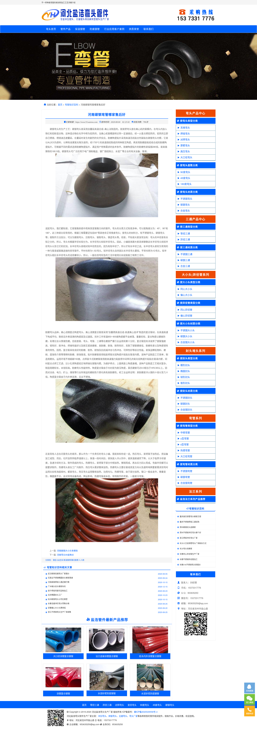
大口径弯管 (186, 456)
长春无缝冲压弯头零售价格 (58, 603)
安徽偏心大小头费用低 (57, 607)
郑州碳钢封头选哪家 (188, 527)
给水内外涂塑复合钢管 (150, 656)
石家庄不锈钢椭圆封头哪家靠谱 (60, 577)
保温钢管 (80, 29)
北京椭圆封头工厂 (55, 594)
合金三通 (185, 266)
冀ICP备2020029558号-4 (146, 711)
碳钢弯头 (185, 204)
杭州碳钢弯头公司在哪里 (58, 599)
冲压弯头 (102, 715)
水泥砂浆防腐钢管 (107, 693)
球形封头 (185, 377)
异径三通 (185, 239)
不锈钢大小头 (187, 330)
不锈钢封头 (186, 397)
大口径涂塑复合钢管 (63, 656)
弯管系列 (195, 418)
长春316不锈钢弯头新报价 (190, 564)
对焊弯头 (185, 139)
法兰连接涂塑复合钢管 (107, 656)
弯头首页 (51, 29)
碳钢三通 (185, 260)
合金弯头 (185, 210)
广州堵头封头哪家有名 (57, 586)
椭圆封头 (185, 371)
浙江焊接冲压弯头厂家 (189, 538)
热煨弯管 (185, 450)
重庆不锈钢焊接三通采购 (189, 521)
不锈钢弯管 (186, 471)
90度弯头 (185, 172)
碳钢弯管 (185, 477)
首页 (60, 104)
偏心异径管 (186, 315)
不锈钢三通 (186, 254)
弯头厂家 (133, 715)
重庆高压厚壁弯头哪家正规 (190, 516)
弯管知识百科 (71, 104)
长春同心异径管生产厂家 (189, 554)
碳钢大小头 (186, 336)
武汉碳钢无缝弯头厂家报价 (58, 573)
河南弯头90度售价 (65, 554)
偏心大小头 (186, 295)
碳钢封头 (185, 403)
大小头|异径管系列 (195, 274)
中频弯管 (185, 432)
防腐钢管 (95, 29)
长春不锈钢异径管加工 (189, 559)
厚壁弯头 (185, 145)
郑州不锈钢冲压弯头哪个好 (190, 532)
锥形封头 (185, 383)
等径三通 (185, 233)
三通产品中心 (195, 219)
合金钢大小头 (187, 342)
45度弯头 (185, 178)
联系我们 (149, 29)
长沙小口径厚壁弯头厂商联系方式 (193, 543)
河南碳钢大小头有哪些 (67, 550)
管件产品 (66, 29)
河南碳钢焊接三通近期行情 (58, 582)
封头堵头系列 (195, 351)
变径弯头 (132, 704)
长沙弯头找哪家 (186, 548)
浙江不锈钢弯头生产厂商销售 (59, 612)
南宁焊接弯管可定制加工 (58, 590)
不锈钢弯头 (186, 198)
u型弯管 (184, 438)
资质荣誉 (134, 29)
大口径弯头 (186, 157)
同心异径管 (186, 309)
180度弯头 (186, 184)
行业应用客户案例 (114, 29)
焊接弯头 (185, 133)
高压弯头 (185, 151)
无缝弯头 (185, 127)
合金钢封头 (186, 409)
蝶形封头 (185, 365)
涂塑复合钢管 (63, 693)
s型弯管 (184, 444)
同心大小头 (186, 289)
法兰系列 (195, 491)
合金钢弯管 (186, 483)
